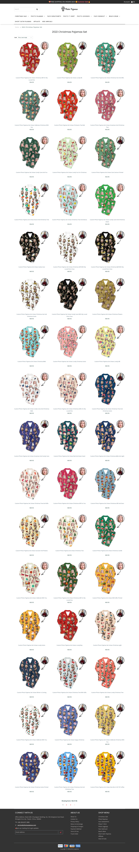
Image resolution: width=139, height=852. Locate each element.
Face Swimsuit (99, 16)
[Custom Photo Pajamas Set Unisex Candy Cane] (31, 247)
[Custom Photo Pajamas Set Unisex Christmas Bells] (31, 341)
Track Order (74, 834)
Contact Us (74, 819)
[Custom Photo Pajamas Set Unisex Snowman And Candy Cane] (31, 436)
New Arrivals (47, 21)
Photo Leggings (83, 16)
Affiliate (37, 21)
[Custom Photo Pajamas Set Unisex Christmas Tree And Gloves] (69, 200)
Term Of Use (75, 831)
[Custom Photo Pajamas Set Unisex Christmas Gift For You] (69, 483)
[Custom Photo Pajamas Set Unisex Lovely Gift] (107, 341)
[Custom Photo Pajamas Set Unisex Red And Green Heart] (69, 436)
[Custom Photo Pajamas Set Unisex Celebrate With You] (31, 578)
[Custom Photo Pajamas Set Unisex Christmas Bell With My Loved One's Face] (107, 247)
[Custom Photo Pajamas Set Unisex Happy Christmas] (69, 720)
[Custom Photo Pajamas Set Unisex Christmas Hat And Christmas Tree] (69, 767)
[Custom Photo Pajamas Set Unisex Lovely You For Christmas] (69, 152)
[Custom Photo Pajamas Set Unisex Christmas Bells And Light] (107, 436)
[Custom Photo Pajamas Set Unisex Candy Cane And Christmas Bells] (31, 389)
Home (17, 27)
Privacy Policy (75, 821)
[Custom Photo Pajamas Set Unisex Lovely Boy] (69, 625)
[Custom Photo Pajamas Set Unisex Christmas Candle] (107, 531)
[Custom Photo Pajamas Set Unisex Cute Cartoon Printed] (107, 152)
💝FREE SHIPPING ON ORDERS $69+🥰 (69, 2)
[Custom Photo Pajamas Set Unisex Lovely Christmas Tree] (107, 672)
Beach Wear (113, 16)
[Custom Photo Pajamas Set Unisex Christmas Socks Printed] (31, 767)
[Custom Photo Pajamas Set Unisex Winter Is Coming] (31, 672)
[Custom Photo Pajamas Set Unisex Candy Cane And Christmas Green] (107, 200)
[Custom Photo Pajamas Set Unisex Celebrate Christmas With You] (31, 105)
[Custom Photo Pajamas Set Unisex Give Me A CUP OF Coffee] (107, 767)
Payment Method (76, 829)
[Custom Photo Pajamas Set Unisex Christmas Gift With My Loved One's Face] (69, 247)
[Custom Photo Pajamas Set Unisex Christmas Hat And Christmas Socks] (31, 294)
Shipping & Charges (77, 826)
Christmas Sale (21, 16)
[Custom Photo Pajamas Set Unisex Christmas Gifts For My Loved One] (69, 389)
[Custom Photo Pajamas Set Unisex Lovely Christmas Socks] (69, 341)
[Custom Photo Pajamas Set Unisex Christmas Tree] (69, 531)
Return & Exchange (77, 824)
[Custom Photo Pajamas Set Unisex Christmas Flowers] (107, 294)
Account (127, 2)
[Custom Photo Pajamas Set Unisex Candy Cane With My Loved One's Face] (69, 294)
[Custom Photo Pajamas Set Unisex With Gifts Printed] (107, 578)
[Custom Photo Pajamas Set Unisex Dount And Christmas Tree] (31, 200)
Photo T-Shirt (69, 16)
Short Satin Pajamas (23, 21)
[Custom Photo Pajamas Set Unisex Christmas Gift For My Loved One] (31, 58)
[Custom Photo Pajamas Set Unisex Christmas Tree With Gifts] (69, 672)
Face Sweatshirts (54, 16)
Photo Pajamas (37, 16)
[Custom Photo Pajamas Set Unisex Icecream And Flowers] (31, 531)
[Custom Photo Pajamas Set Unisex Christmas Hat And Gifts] (107, 58)
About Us (73, 817)
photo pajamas (74, 849)
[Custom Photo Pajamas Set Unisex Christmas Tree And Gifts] (31, 483)
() (134, 2)
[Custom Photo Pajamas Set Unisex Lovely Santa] (31, 625)
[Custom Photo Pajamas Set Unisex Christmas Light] (107, 625)
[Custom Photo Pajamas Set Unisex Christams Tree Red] (69, 105)
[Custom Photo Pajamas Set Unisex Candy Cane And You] (31, 152)
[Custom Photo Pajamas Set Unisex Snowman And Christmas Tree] (107, 105)
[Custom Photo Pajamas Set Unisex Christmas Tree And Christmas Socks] (107, 389)
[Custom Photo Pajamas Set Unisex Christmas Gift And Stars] (107, 483)
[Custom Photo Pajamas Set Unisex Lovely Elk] (69, 58)
